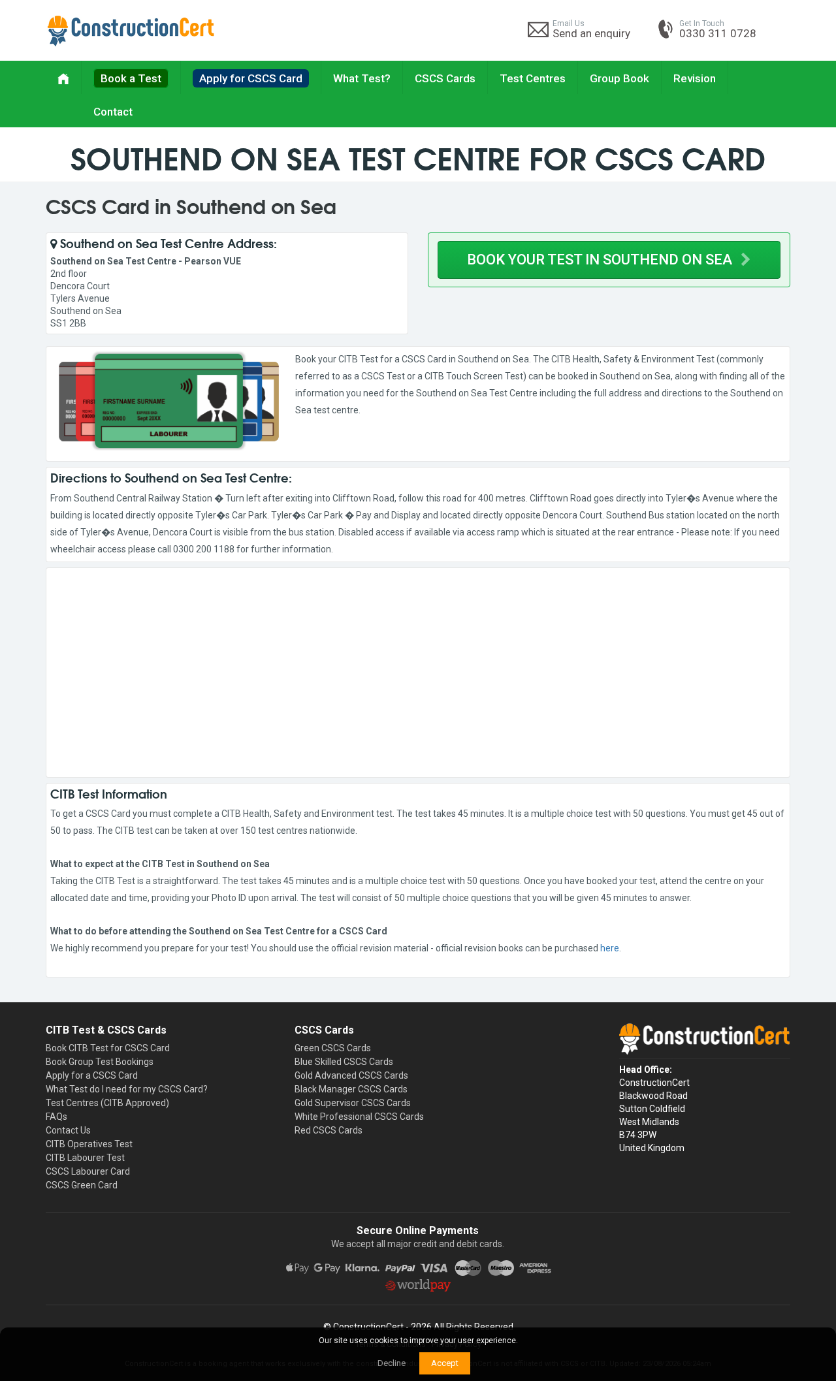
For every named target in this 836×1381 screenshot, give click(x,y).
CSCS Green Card (82, 1185)
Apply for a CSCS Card (92, 1075)
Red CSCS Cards (328, 1130)
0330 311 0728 (717, 33)
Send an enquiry (591, 33)
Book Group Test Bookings (99, 1061)
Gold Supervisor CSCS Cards (353, 1103)
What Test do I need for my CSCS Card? (127, 1089)
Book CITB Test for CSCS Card (108, 1048)
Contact (113, 111)
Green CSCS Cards (333, 1048)
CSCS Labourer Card (88, 1171)
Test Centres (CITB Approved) (107, 1103)
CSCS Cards (445, 78)
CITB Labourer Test (85, 1157)
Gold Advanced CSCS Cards (351, 1075)
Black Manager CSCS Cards (351, 1089)
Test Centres (533, 78)
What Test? (362, 78)
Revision (694, 78)
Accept (444, 1363)
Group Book (619, 78)
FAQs (56, 1116)
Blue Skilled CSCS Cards (344, 1061)
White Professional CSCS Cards (359, 1116)
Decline (392, 1363)
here (609, 948)
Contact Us (68, 1130)
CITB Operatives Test (89, 1144)
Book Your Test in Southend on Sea (601, 259)
